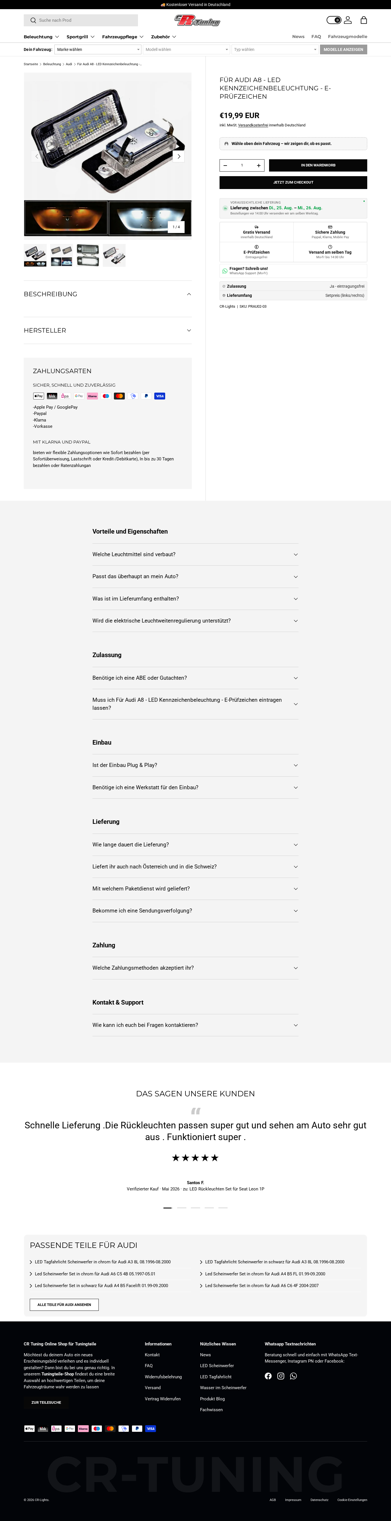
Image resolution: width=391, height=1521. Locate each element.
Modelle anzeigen (343, 49)
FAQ (316, 36)
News (298, 36)
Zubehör (160, 36)
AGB (273, 1500)
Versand (153, 1387)
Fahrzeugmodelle (347, 36)
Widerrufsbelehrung (163, 1376)
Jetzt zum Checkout (293, 182)
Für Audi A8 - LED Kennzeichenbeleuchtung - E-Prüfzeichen (109, 64)
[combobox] (81, 20)
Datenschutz (319, 1500)
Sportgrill (77, 36)
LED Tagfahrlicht (216, 1376)
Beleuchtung (38, 36)
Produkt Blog (212, 1398)
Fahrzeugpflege (119, 36)
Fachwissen (211, 1409)
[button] (364, 20)
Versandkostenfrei (253, 125)
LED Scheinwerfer (217, 1365)
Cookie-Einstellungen (352, 1500)
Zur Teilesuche (46, 1402)
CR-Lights (227, 306)
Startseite (31, 64)
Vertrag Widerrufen (163, 1398)
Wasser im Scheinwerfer (223, 1387)
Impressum (293, 1500)
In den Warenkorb (318, 165)
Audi (69, 64)
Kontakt (152, 1354)
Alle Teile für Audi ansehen (64, 1305)
